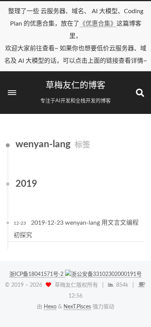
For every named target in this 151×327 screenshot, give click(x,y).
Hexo (50, 307)
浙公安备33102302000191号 (106, 274)
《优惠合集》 (98, 24)
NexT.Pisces (77, 307)
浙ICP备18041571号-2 (37, 274)
